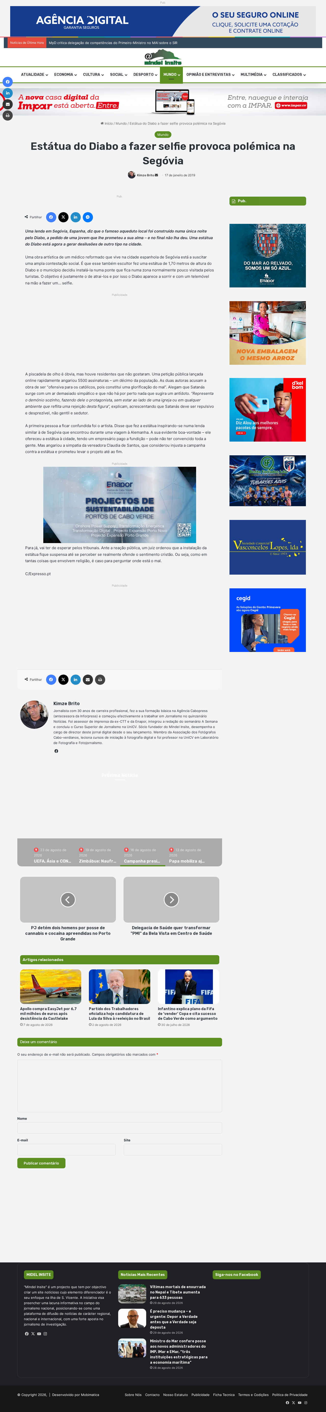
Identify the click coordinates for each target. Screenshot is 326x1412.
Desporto (143, 74)
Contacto (152, 1395)
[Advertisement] (119, 333)
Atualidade (32, 74)
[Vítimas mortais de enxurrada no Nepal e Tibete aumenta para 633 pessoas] (132, 1293)
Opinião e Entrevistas (208, 74)
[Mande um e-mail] (156, 175)
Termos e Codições (253, 1395)
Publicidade (201, 1395)
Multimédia (252, 74)
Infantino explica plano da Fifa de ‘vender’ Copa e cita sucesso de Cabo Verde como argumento (188, 1014)
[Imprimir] (100, 680)
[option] (52, 852)
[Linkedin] (76, 217)
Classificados (287, 74)
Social (117, 74)
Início (108, 123)
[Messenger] (88, 217)
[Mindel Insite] (163, 57)
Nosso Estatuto (175, 1395)
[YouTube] (39, 1334)
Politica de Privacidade (290, 1395)
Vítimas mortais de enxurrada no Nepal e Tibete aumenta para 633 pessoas (178, 1292)
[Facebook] (51, 217)
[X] (63, 217)
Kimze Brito (145, 175)
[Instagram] (45, 1334)
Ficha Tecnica (224, 1395)
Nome (22, 1118)
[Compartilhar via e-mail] (88, 680)
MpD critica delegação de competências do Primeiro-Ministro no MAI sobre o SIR (113, 43)
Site (127, 1140)
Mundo (170, 74)
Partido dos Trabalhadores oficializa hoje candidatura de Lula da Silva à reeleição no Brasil (119, 1014)
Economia (63, 74)
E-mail (22, 1140)
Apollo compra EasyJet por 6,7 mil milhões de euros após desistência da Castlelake (48, 1014)
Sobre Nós (133, 1395)
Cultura (91, 74)
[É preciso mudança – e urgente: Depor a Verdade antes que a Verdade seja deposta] (132, 1318)
